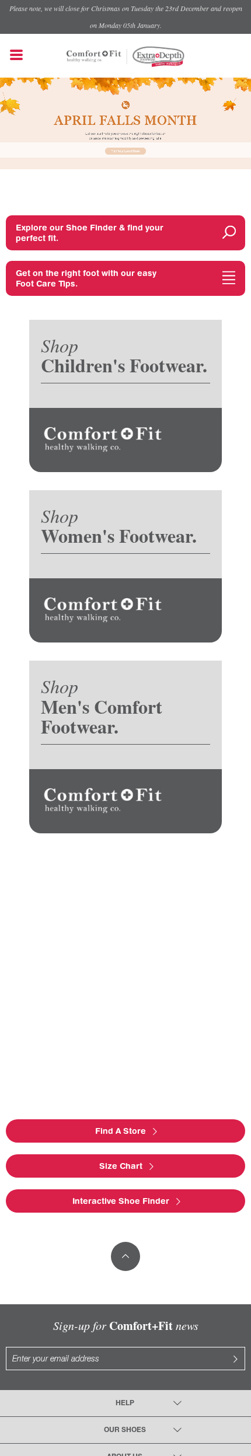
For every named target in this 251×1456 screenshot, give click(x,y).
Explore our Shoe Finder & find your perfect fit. (89, 233)
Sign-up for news (125, 1325)
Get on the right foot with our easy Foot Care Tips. (86, 278)
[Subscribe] (235, 1358)
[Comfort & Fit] (94, 51)
